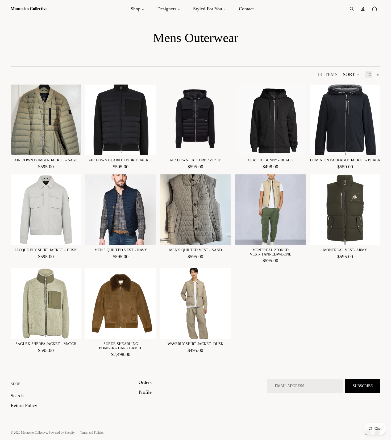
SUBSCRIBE (363, 386)
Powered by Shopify (62, 432)
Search (17, 395)
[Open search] (351, 9)
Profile (145, 392)
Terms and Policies (92, 432)
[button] (351, 74)
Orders (145, 382)
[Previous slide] (93, 120)
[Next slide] (148, 120)
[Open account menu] (363, 9)
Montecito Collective (34, 432)
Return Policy (24, 405)
